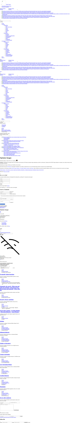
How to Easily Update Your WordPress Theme (11, 149)
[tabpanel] (10, 251)
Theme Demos (4, 223)
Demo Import (6, 139)
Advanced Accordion (9, 116)
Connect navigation (5, 354)
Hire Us (3, 57)
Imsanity (28, 168)
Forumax (7, 34)
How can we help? (6, 171)
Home (3, 23)
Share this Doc (2, 207)
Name (1, 422)
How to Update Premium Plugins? (9, 154)
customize (3, 126)
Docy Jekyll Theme (9, 88)
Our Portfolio (4, 222)
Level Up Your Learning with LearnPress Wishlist (11, 145)
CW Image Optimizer (23, 168)
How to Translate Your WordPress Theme (10, 148)
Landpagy (7, 30)
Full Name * (12, 191)
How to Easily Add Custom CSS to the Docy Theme (12, 155)
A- (0, 217)
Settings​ (2, 321)
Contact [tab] (9, 232)
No (8, 185)
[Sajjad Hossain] (16, 160)
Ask (0, 59)
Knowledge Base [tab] (5, 232)
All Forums (3, 102)
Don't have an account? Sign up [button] (11, 417)
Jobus (7, 38)
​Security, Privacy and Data (7, 299)
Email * (11, 192)
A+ (3, 217)
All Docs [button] (3, 24)
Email (13, 422)
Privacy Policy (4, 224)
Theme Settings (6, 142)
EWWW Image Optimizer (15, 168)
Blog (2, 56)
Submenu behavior (4, 332)
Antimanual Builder (9, 40)
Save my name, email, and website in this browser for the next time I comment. (13, 195)
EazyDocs (7, 49)
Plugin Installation (7, 138)
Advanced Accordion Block (10, 35)
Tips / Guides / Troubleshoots (19, 147)
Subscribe (26, 422)
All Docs (3, 86)
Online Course (17, 143)
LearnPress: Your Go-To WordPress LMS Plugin (11, 144)
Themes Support (6, 103)
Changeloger (8, 39)
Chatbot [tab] (1, 232)
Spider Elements (8, 36)
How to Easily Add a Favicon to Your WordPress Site (12, 152)
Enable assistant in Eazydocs (4, 264)
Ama (6, 27)
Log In (21, 416)
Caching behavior (4, 375)
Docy (7, 26)
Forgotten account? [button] (3, 417)
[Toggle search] (1, 59)
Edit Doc (1, 206)
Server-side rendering (5, 397)
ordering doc (4, 125)
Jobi (6, 32)
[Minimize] (2, 234)
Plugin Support (6, 110)
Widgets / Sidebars (17, 146)
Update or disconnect (5, 343)
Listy (6, 31)
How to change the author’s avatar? (9, 153)
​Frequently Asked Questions (7, 274)
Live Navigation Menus (6, 364)
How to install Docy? (3, 263)
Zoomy (7, 28)
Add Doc (4, 206)
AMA (7, 46)
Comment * (12, 202)
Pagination (2, 386)
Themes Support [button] (6, 41)
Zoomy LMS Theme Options (19, 140)
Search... (1, 233)
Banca (7, 29)
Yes (7, 185)
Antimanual (8, 37)
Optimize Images (6, 150)
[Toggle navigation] (0, 72)
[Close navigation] (0, 73)
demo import (4, 124)
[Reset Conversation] (1, 234)
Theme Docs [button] (6, 25)
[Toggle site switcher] (17, 61)
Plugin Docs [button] (6, 33)
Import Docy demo (9, 263)
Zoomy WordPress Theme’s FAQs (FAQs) (21, 151)
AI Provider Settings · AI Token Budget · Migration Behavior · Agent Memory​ (10, 311)
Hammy (32, 168)
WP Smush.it (9, 166)
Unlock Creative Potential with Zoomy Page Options (12, 141)
